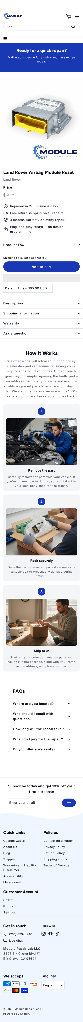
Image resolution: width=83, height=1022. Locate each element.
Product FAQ (14, 245)
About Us (10, 847)
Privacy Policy (54, 847)
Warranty (11, 323)
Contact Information (58, 841)
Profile (8, 906)
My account (12, 882)
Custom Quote (14, 841)
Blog (6, 853)
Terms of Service (56, 865)
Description (13, 303)
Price (7, 187)
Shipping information (21, 313)
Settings (9, 912)
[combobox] (41, 26)
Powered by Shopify (16, 1013)
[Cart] (68, 16)
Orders (8, 900)
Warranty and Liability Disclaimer (19, 868)
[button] (41, 278)
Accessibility (13, 876)
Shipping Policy (55, 859)
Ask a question (16, 333)
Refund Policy (54, 853)
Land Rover (12, 179)
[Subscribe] (69, 803)
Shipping (9, 257)
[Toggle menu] (5, 38)
